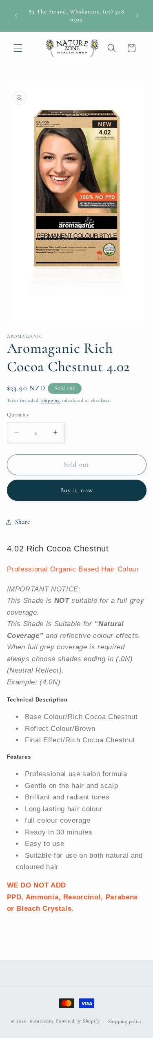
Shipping (50, 400)
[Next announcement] (137, 16)
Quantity (18, 414)
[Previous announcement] (16, 16)
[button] (18, 48)
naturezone (42, 1021)
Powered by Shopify (77, 1021)
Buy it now (76, 490)
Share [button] (22, 521)
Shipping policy (125, 1021)
